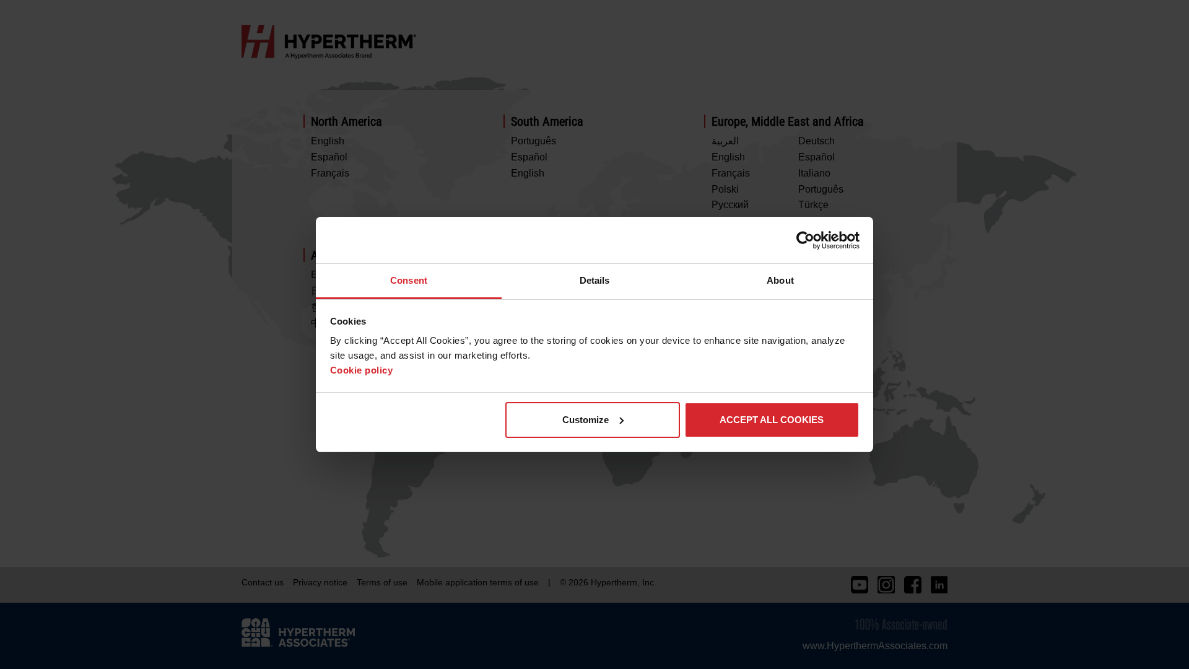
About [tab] (780, 280)
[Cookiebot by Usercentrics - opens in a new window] (805, 240)
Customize (585, 419)
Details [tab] (595, 280)
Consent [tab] (408, 280)
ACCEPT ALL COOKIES (772, 419)
